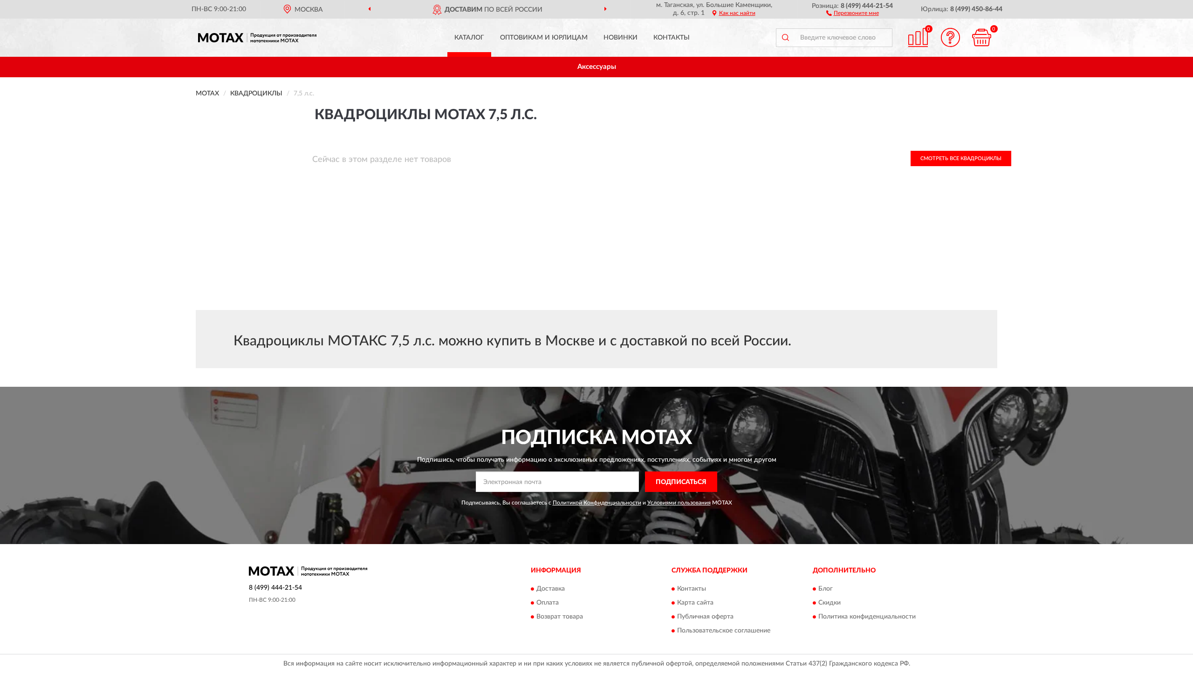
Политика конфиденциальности (867, 616)
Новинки (620, 37)
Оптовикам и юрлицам (544, 37)
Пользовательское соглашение (723, 630)
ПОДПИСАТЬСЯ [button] (681, 482)
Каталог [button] (469, 37)
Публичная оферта (705, 616)
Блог (825, 589)
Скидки (829, 602)
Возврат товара (559, 616)
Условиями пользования (679, 502)
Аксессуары (596, 66)
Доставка (550, 589)
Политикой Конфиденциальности (597, 502)
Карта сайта (695, 602)
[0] (982, 37)
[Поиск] (785, 37)
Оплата (547, 602)
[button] (852, 12)
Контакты (671, 37)
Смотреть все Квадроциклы (960, 158)
